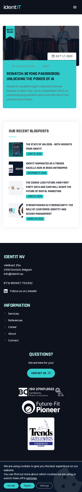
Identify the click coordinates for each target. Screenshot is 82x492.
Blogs (46, 66)
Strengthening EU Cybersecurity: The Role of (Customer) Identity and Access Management (49, 209)
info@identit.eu (13, 274)
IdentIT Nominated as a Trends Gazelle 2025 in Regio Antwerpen (46, 166)
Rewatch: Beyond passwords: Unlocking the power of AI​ (33, 76)
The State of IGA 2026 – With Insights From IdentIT (49, 147)
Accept (11, 485)
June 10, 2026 (34, 153)
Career (12, 327)
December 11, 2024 (36, 173)
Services (13, 313)
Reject (27, 485)
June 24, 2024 (34, 196)
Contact (13, 340)
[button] (75, 7)
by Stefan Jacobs (23, 66)
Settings (44, 485)
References (15, 320)
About (12, 333)
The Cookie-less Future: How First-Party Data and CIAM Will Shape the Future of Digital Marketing (48, 187)
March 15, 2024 (35, 218)
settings (31, 478)
